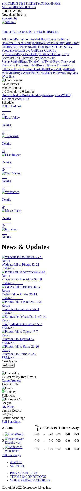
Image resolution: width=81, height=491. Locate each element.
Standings (36, 95)
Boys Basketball (51, 39)
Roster (26, 95)
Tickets (6, 99)
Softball (16, 61)
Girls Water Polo (48, 73)
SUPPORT (17, 466)
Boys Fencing (21, 46)
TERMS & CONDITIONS (28, 476)
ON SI (17, 3)
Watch (66, 95)
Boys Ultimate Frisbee (51, 65)
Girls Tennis (45, 61)
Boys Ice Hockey (28, 54)
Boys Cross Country (51, 43)
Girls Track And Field (22, 65)
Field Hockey (57, 46)
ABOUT (16, 462)
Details (6, 125)
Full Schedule (11, 106)
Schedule (16, 95)
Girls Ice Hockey (51, 54)
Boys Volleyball (58, 69)
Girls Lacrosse (22, 58)
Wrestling (65, 73)
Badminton (22, 39)
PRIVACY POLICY (23, 473)
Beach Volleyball (26, 43)
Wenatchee (12, 450)
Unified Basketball (35, 69)
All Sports (8, 39)
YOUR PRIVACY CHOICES (30, 480)
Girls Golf (43, 50)
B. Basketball (21, 32)
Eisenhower (12, 442)
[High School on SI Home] (18, 28)
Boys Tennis (29, 61)
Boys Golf (30, 50)
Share (9, 365)
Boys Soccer (40, 58)
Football (7, 32)
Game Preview (11, 380)
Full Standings (11, 421)
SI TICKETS (30, 3)
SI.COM (7, 3)
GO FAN (45, 3)
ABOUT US (27, 7)
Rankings (49, 95)
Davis (19, 434)
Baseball (53, 32)
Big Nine (8, 406)
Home (6, 95)
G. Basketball (39, 32)
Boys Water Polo (26, 73)
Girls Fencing (40, 46)
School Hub (21, 99)
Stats (59, 95)
